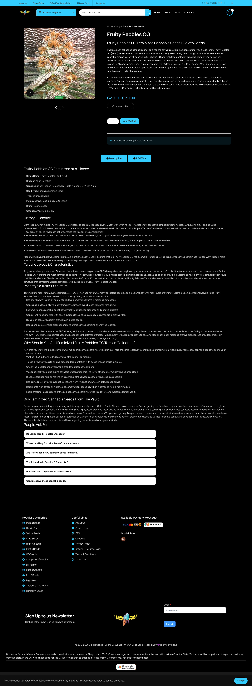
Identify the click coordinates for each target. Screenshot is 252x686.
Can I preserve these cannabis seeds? (46, 480)
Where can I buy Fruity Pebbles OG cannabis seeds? (53, 443)
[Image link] (153, 524)
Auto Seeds (32, 538)
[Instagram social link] (123, 539)
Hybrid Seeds (33, 528)
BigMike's (31, 580)
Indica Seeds (33, 522)
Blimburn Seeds (34, 590)
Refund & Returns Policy (88, 549)
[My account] (231, 3)
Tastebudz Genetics (37, 585)
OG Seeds (31, 554)
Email (167, 604)
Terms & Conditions (85, 554)
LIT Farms (31, 564)
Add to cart (129, 121)
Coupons (80, 538)
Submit (169, 624)
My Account (81, 559)
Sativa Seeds (33, 533)
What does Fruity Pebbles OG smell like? (47, 462)
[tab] (114, 158)
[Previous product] (56, 107)
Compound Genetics (37, 559)
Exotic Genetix (34, 569)
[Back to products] (59, 107)
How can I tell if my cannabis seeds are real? (49, 471)
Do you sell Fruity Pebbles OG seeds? (45, 433)
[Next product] (63, 107)
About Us (80, 522)
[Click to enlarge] (30, 93)
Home (110, 26)
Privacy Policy (82, 543)
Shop (117, 26)
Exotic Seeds (33, 549)
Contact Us (81, 528)
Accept (241, 680)
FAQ (77, 533)
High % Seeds (33, 543)
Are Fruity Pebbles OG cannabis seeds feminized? (52, 452)
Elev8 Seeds (32, 575)
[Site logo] (24, 12)
